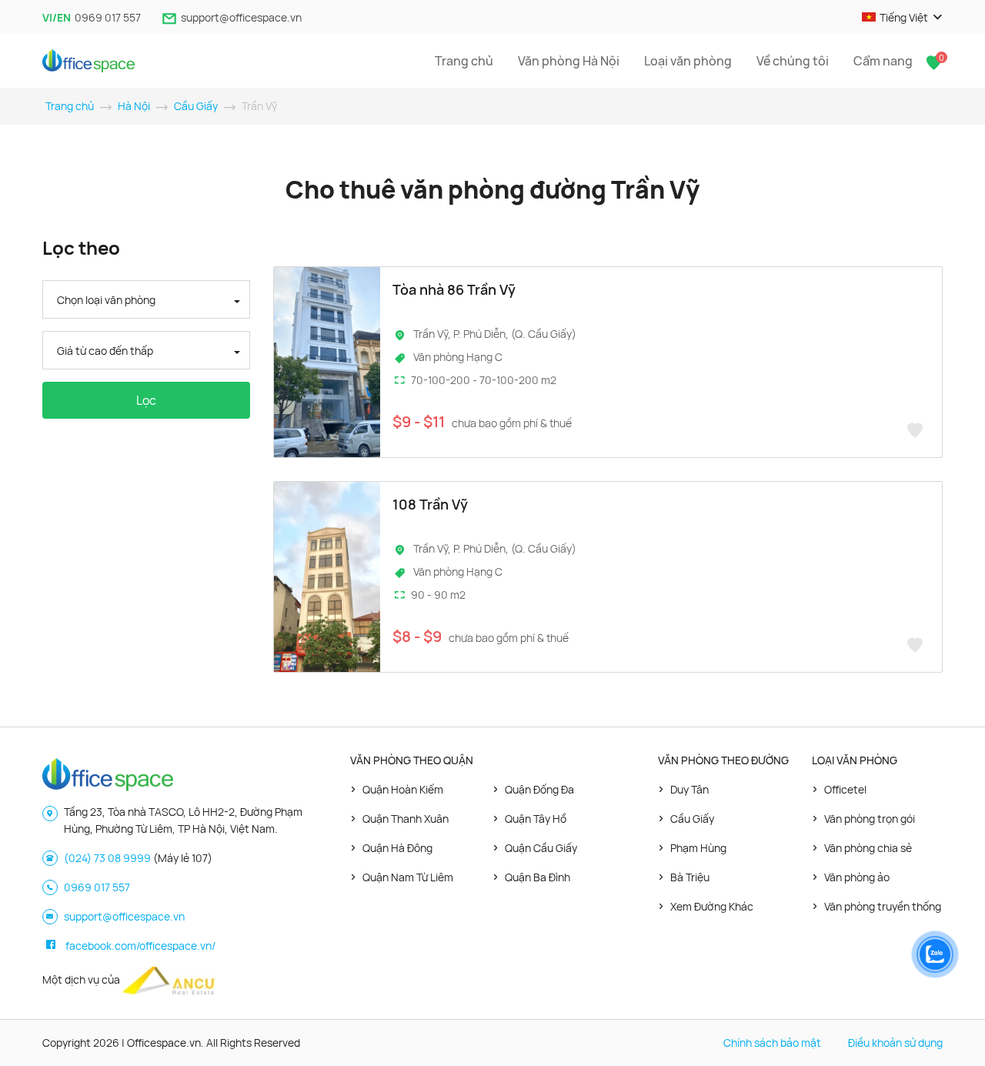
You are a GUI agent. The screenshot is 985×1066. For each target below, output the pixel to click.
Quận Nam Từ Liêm (407, 877)
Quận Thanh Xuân (405, 818)
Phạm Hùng (698, 847)
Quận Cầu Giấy (541, 847)
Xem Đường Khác (711, 906)
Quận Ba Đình (537, 877)
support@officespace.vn (241, 17)
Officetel (845, 789)
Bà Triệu (690, 877)
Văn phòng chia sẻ (868, 847)
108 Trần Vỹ (430, 504)
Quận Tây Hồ (535, 818)
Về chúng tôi (792, 60)
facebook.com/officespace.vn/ (140, 945)
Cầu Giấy (196, 106)
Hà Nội (134, 106)
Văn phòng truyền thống (882, 906)
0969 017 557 (108, 17)
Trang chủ (464, 60)
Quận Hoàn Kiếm (402, 789)
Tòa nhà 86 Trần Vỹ (454, 289)
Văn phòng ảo (857, 877)
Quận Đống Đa (539, 789)
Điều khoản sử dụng (895, 1042)
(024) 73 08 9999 (107, 857)
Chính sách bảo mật (772, 1042)
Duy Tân (689, 789)
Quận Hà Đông (397, 847)
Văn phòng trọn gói (869, 818)
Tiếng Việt (904, 17)
